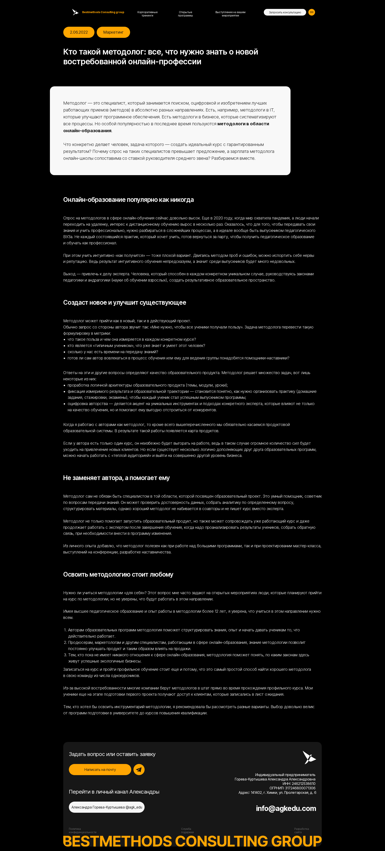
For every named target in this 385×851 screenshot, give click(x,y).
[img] (311, 12)
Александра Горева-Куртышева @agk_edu (107, 807)
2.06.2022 (79, 32)
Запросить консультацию (285, 12)
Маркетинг (113, 32)
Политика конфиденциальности (82, 830)
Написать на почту (100, 769)
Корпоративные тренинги (147, 13)
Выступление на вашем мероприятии (230, 13)
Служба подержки (187, 830)
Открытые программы (185, 13)
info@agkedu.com (286, 808)
